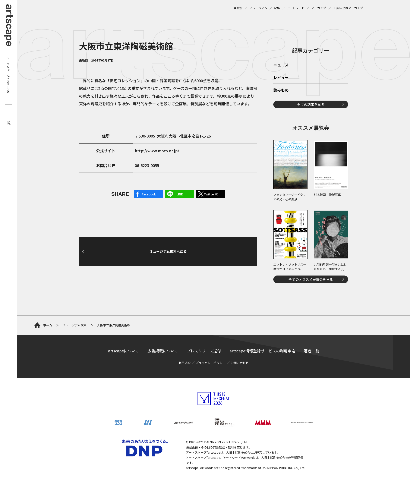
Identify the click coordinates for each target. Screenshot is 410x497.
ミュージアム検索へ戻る (168, 251)
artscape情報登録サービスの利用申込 (262, 350)
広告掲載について (163, 350)
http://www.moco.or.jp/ (157, 150)
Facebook (149, 194)
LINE (180, 194)
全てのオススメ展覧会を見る (310, 279)
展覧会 (238, 8)
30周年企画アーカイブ (348, 8)
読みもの (281, 90)
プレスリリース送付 (204, 350)
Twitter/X (211, 194)
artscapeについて (123, 350)
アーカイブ (318, 8)
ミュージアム (258, 8)
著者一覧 (311, 350)
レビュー (281, 77)
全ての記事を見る (310, 104)
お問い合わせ (240, 363)
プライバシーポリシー (211, 363)
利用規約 (184, 363)
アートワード (296, 8)
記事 (277, 8)
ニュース (280, 65)
